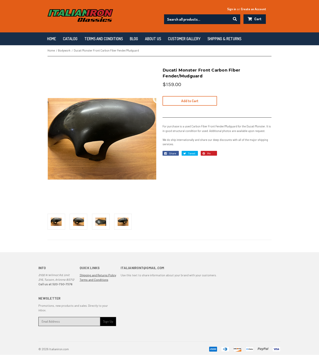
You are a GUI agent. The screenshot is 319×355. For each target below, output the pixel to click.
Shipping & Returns (224, 38)
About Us (153, 38)
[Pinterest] (204, 155)
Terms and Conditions (94, 280)
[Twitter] (185, 155)
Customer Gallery (184, 38)
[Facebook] (166, 155)
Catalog (70, 38)
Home (51, 38)
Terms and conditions (103, 38)
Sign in (231, 9)
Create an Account (253, 9)
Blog (134, 38)
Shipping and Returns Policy (98, 275)
